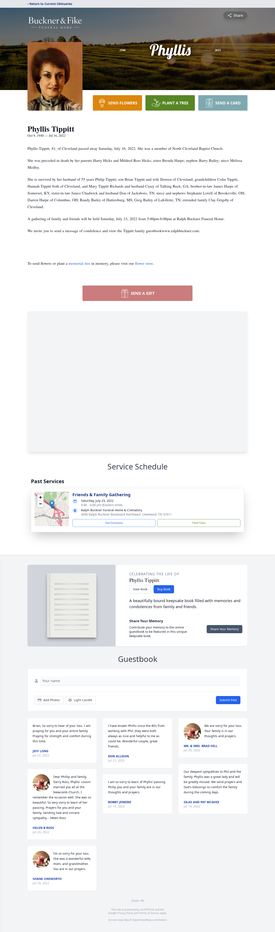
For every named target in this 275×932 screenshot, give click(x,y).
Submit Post (228, 700)
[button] (52, 504)
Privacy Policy (125, 913)
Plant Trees (199, 523)
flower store (144, 263)
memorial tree (79, 263)
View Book (140, 589)
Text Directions (114, 523)
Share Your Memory (224, 629)
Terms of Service (149, 913)
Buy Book (163, 589)
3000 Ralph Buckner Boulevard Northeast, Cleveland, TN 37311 (126, 514)
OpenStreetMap (142, 920)
